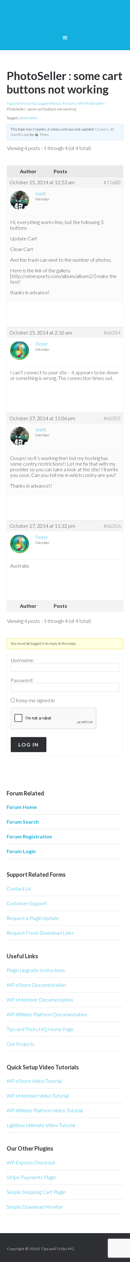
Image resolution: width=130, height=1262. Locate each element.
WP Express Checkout (31, 1162)
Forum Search (23, 822)
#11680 (112, 182)
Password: (22, 680)
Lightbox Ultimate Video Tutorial (41, 1125)
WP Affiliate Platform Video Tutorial (45, 1110)
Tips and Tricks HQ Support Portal (33, 103)
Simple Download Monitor (35, 1207)
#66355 (112, 418)
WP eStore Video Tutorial (34, 1081)
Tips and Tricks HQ (57, 1248)
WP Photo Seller (91, 103)
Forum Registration (29, 836)
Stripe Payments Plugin (31, 1177)
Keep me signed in (35, 700)
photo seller (28, 117)
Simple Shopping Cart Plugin (36, 1192)
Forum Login (21, 851)
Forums (69, 103)
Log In (28, 744)
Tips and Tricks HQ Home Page (40, 1029)
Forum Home (22, 807)
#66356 (112, 526)
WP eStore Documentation (36, 985)
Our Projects (20, 1044)
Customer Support (27, 903)
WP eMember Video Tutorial (37, 1096)
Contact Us (19, 888)
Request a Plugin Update (33, 918)
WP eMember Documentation (40, 1000)
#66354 (112, 332)
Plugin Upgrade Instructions (36, 970)
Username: (22, 660)
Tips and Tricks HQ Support (65, 18)
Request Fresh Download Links (40, 933)
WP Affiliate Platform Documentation (47, 1014)
